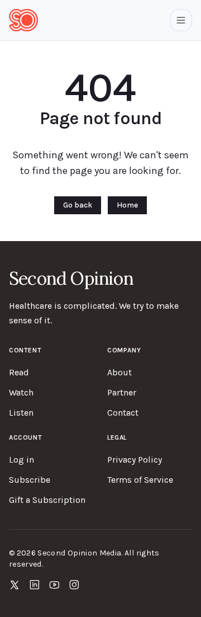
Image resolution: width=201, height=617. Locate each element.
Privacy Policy (134, 459)
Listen (21, 412)
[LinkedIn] (34, 584)
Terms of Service (140, 479)
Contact (122, 412)
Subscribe (29, 479)
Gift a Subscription (47, 499)
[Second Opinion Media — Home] (23, 20)
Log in (21, 459)
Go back (77, 205)
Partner (121, 392)
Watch (21, 392)
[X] (14, 584)
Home (127, 205)
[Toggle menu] (181, 20)
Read (19, 372)
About (119, 372)
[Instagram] (74, 584)
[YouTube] (54, 584)
